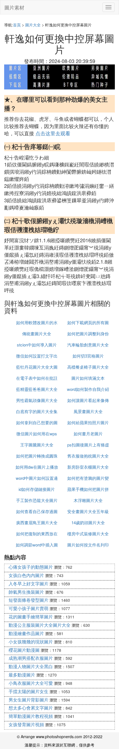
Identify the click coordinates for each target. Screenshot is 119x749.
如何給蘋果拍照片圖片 (88, 422)
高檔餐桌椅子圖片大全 (88, 367)
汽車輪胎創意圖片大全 (88, 345)
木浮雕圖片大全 (88, 500)
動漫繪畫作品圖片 (26, 633)
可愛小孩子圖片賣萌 (28, 608)
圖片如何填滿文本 (88, 378)
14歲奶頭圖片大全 (88, 522)
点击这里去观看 (52, 133)
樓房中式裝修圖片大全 (88, 533)
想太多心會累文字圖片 (31, 708)
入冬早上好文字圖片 (28, 583)
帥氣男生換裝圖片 (26, 592)
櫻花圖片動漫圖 (24, 650)
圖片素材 (14, 7)
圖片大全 (33, 25)
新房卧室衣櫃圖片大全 (88, 467)
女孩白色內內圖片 (26, 575)
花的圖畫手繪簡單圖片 (31, 616)
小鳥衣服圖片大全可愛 (31, 683)
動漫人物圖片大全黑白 (31, 666)
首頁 (17, 25)
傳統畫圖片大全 (36, 333)
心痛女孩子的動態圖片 (31, 567)
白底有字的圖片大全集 (37, 411)
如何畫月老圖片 (88, 433)
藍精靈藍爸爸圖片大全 (37, 389)
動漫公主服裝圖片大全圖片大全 (40, 625)
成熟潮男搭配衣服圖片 (31, 658)
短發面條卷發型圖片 (28, 600)
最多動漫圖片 (22, 674)
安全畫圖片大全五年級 (88, 511)
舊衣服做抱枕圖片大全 (88, 456)
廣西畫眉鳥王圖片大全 (37, 522)
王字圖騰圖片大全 (36, 445)
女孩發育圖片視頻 (26, 724)
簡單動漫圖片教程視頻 (31, 716)
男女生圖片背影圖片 (28, 699)
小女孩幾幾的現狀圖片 (31, 641)
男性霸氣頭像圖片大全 (37, 400)
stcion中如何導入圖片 (37, 345)
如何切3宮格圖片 (88, 356)
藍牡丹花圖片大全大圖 (37, 367)
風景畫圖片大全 (88, 411)
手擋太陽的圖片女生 (28, 691)
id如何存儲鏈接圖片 (37, 489)
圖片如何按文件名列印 (88, 545)
